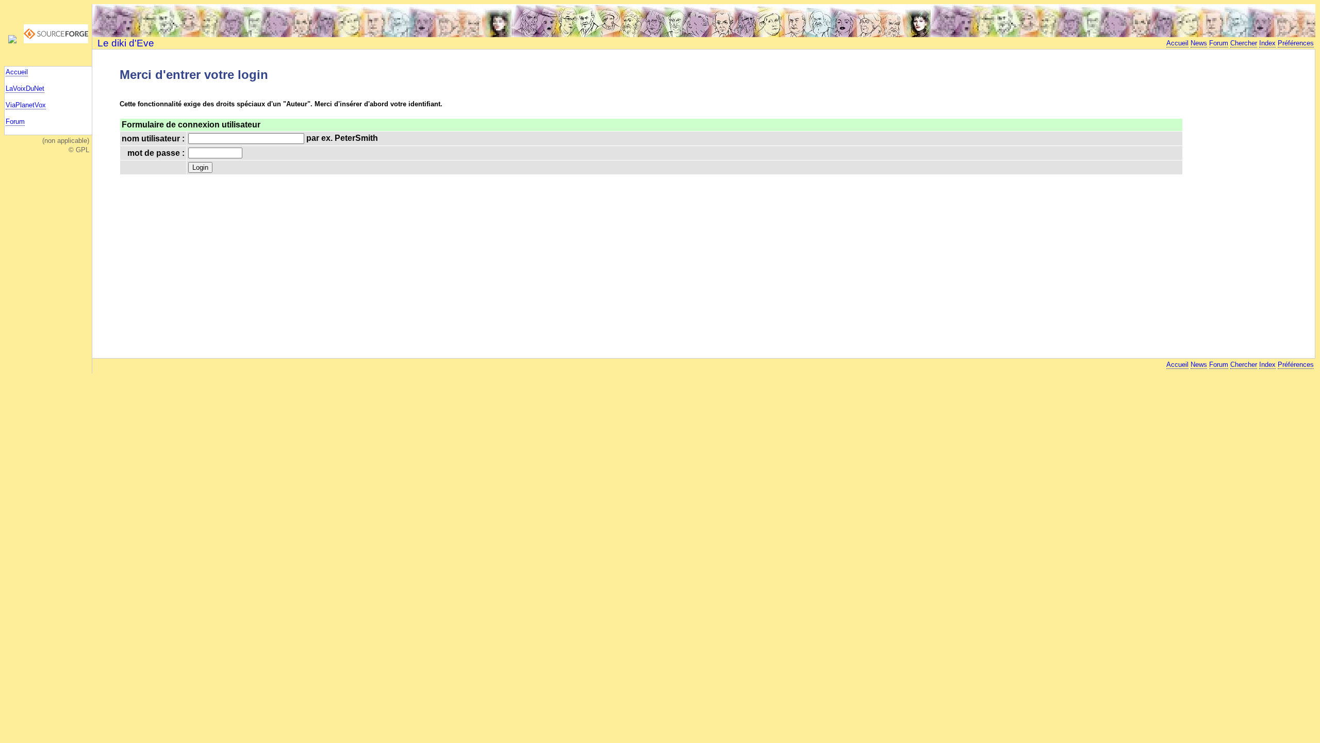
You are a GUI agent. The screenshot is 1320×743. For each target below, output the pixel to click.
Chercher (1243, 43)
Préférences (1296, 43)
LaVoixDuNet (25, 88)
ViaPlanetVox (26, 105)
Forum (15, 121)
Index (1267, 43)
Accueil (17, 72)
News (1199, 43)
